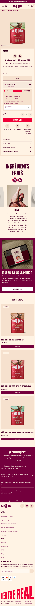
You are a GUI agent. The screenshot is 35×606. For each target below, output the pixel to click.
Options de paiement (7, 520)
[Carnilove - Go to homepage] (17, 6)
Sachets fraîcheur (13, 11)
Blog (2, 554)
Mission (3, 542)
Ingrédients (4, 546)
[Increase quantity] (30, 115)
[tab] (15, 180)
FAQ (2, 550)
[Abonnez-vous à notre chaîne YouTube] (27, 506)
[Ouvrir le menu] (3, 6)
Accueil (3, 11)
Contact (3, 535)
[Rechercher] (6, 6)
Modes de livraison (7, 516)
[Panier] (28, 6)
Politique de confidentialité (9, 531)
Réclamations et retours (8, 524)
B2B (2, 557)
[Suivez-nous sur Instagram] (22, 506)
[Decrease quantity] (22, 115)
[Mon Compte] (32, 6)
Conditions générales (7, 527)
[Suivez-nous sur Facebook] (32, 506)
